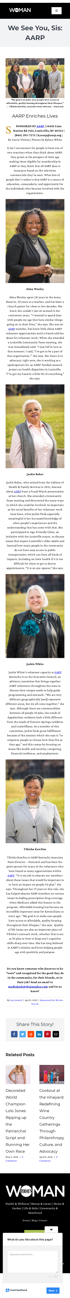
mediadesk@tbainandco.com (28, 986)
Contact (43, 1220)
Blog (34, 1220)
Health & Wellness (17, 1203)
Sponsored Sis (47, 1000)
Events (26, 1220)
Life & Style (31, 1208)
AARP (11, 328)
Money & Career (41, 1203)
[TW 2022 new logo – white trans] (20, 9)
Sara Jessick (16, 1000)
